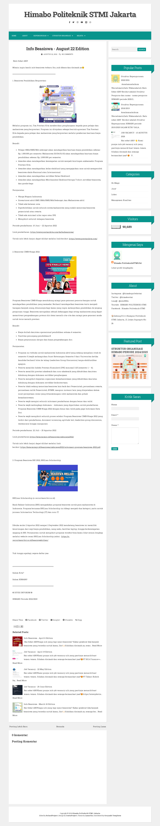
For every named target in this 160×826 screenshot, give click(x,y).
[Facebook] (69, 22)
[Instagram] (77, 22)
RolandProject (52, 816)
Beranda (60, 726)
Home (14, 36)
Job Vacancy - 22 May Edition (38, 669)
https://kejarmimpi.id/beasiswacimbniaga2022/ (52, 437)
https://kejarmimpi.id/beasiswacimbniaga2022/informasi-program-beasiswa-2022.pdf (60, 447)
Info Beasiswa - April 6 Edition (38, 638)
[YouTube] (82, 22)
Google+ (56, 620)
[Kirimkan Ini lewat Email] (15, 626)
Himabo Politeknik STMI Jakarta (80, 14)
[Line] (86, 22)
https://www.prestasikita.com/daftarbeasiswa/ (52, 232)
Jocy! (113, 188)
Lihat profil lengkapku (122, 268)
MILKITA (80, 36)
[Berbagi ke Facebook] (22, 626)
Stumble (69, 620)
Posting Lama (99, 726)
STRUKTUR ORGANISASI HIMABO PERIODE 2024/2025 (129, 350)
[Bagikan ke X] (19, 626)
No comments (67, 54)
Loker (114, 194)
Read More (97, 645)
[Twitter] (73, 22)
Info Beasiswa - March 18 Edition (39, 704)
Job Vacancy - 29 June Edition (38, 686)
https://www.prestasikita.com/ (83, 238)
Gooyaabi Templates (112, 816)
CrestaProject (71, 816)
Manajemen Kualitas (121, 200)
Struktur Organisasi (61, 36)
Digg (79, 620)
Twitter (44, 620)
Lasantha (89, 816)
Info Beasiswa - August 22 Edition (57, 48)
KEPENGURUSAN (40, 36)
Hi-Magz (115, 183)
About (25, 36)
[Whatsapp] (90, 22)
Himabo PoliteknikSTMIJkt (128, 263)
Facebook (31, 620)
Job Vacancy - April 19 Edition (38, 652)
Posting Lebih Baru (18, 726)
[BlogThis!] (17, 626)
